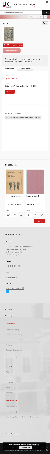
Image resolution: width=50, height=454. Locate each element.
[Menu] (47, 2)
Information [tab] (25, 69)
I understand (25, 447)
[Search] (46, 12)
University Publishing (14, 335)
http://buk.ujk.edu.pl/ (13, 288)
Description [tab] (9, 69)
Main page (9, 316)
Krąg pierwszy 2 (32, 196)
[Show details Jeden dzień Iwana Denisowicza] (21, 214)
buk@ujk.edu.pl (11, 277)
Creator (9, 377)
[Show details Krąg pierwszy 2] (41, 214)
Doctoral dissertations (14, 350)
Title (7, 372)
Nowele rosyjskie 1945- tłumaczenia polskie (23, 117)
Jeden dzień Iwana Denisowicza (13, 197)
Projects (9, 345)
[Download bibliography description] (8, 214)
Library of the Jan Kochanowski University (21, 412)
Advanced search (35, 17)
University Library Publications (17, 340)
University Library (12, 329)
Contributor (10, 382)
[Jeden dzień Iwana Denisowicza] (15, 182)
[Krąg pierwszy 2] (35, 182)
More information (33, 445)
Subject (8, 387)
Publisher (9, 392)
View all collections (13, 358)
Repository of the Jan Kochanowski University (23, 417)
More (40, 221)
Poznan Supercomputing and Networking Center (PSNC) (26, 450)
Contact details (11, 407)
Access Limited (16, 45)
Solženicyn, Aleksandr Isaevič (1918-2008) (21, 86)
